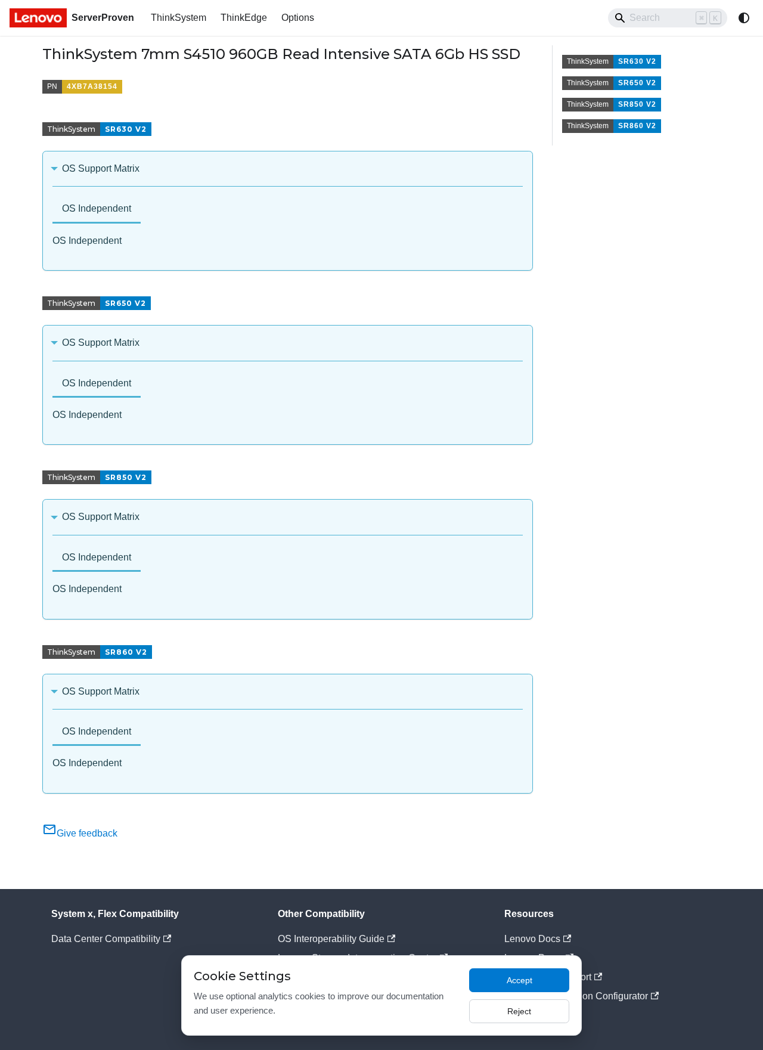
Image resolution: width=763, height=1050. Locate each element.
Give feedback (87, 833)
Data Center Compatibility (105, 939)
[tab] (96, 209)
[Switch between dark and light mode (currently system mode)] (743, 17)
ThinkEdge (244, 18)
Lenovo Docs (532, 939)
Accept (519, 980)
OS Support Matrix (100, 168)
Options (297, 18)
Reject (519, 1011)
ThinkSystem (178, 18)
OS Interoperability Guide (331, 939)
